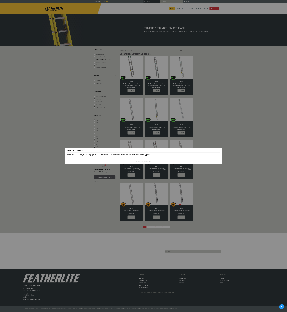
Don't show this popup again (144, 161)
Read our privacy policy (142, 155)
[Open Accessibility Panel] (281, 306)
